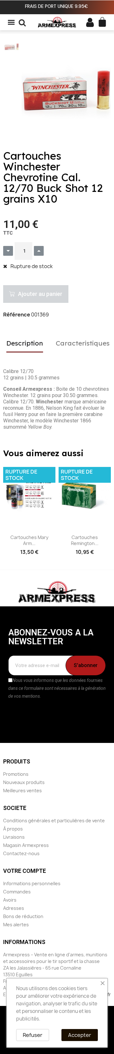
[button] (28, 90)
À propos (13, 829)
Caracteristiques (83, 343)
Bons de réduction (23, 916)
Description (24, 343)
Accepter (79, 1035)
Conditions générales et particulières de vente (54, 821)
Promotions (15, 774)
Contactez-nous (21, 853)
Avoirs (9, 900)
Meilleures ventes (22, 790)
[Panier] (102, 22)
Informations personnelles (31, 883)
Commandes (17, 892)
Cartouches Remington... (84, 540)
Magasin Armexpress (26, 845)
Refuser (32, 1035)
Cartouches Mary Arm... (29, 540)
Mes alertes (16, 925)
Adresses (13, 908)
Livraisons (14, 837)
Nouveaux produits (24, 782)
